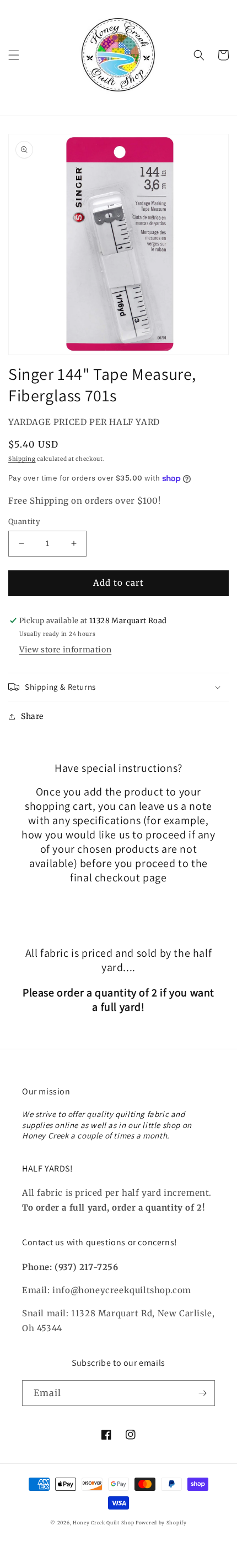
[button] (14, 55)
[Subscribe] (202, 1393)
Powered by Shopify (161, 1522)
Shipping (22, 458)
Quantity (24, 521)
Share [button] (32, 716)
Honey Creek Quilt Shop (103, 1522)
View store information (65, 650)
